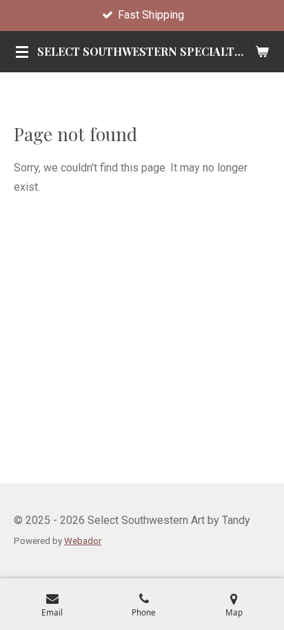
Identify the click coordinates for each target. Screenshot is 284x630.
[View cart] (262, 51)
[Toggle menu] (22, 51)
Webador (82, 541)
